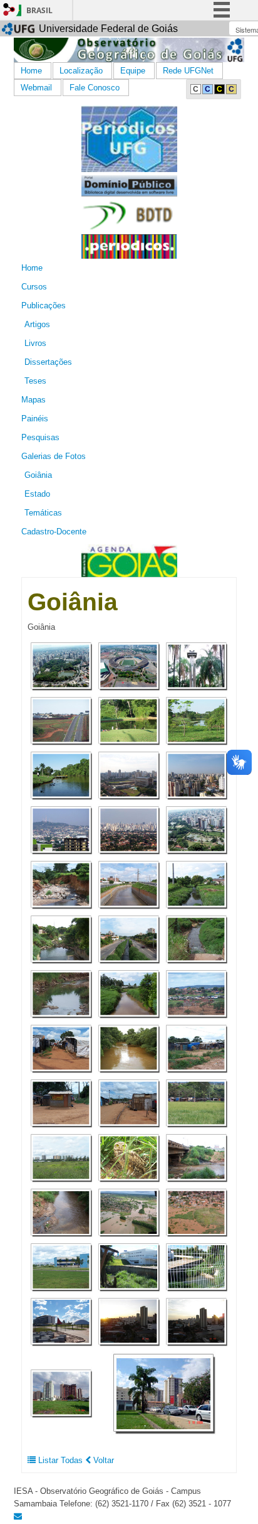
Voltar (102, 1460)
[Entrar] (9, 9)
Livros (35, 343)
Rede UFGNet (188, 70)
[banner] (129, 138)
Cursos (34, 286)
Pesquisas (40, 437)
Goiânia (38, 475)
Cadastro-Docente (53, 531)
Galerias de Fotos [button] (53, 456)
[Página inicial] (129, 49)
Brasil (39, 10)
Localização (81, 70)
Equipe (132, 70)
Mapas (33, 399)
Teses (35, 381)
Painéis (34, 418)
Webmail (36, 87)
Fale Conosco (95, 87)
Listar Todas (60, 1460)
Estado (37, 494)
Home (31, 70)
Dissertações (48, 362)
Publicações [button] (43, 305)
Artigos (37, 324)
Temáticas (43, 512)
